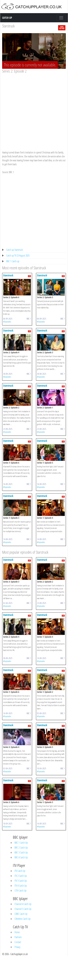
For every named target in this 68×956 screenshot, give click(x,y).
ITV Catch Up (20, 871)
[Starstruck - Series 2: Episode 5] (51, 287)
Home (17, 932)
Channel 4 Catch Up (23, 904)
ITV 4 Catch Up (21, 885)
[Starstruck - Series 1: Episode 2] (51, 681)
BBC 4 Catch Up (21, 857)
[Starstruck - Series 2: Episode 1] (51, 397)
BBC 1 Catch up (12, 261)
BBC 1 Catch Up (21, 842)
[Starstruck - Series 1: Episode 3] (17, 507)
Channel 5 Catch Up (23, 909)
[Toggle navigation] (61, 17)
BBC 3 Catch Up (21, 852)
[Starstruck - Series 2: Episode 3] (51, 342)
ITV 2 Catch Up (21, 876)
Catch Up (7, 18)
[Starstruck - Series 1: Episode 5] (51, 452)
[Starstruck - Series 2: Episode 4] (17, 342)
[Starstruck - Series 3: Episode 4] (17, 736)
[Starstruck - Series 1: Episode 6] (17, 452)
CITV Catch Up (20, 890)
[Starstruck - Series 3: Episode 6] (17, 792)
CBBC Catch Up (21, 914)
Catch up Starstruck (14, 250)
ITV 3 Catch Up (21, 880)
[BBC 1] (62, 27)
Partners (18, 937)
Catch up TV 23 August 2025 (18, 255)
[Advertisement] (34, 109)
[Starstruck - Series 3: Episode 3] (17, 571)
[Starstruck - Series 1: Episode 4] (51, 507)
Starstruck (8, 26)
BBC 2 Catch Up (21, 847)
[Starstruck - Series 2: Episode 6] (17, 287)
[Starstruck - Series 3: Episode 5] (51, 736)
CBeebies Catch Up (23, 919)
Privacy (17, 947)
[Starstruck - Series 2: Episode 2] (17, 397)
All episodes (7, 321)
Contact (18, 942)
